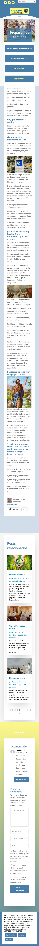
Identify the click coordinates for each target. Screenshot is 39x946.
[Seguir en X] (9, 2)
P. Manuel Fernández (20, 578)
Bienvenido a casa (17, 678)
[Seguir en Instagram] (13, 2)
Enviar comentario (19, 889)
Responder (21, 779)
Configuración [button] (10, 935)
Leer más (17, 939)
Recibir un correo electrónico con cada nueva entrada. (18, 879)
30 (33, 710)
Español (23, 1)
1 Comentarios (19, 79)
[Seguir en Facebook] (5, 2)
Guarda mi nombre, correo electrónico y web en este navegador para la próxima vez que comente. (19, 856)
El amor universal (17, 574)
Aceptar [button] (22, 935)
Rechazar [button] (9, 939)
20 (31, 710)
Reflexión (20, 69)
